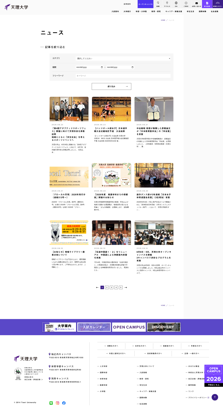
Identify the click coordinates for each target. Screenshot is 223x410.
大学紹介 (127, 11)
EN (176, 6)
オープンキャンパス (145, 4)
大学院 (102, 391)
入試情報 (143, 372)
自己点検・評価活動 (196, 379)
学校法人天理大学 (195, 372)
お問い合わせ (196, 6)
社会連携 (214, 11)
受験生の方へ (218, 6)
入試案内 (115, 11)
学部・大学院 (141, 11)
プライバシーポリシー (197, 397)
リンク (191, 391)
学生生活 (190, 11)
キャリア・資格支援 (173, 11)
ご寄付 (186, 6)
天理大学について (146, 366)
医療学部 (103, 385)
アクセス (167, 6)
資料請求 (207, 6)
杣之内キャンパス (61, 354)
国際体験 (202, 11)
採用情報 (192, 385)
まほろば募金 (193, 366)
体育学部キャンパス (62, 366)
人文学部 (103, 366)
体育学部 (103, 379)
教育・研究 (156, 11)
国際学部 (103, 372)
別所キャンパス (60, 378)
